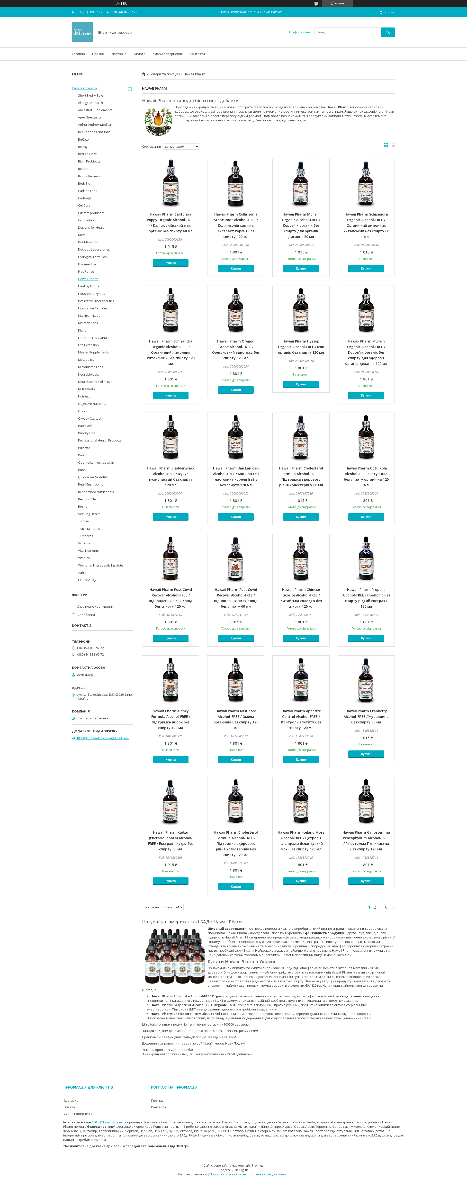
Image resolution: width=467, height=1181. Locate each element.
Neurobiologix (88, 374)
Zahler (83, 572)
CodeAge (84, 198)
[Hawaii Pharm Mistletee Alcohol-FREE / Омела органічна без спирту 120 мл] (235, 680)
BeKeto (83, 139)
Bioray (83, 146)
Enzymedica (87, 264)
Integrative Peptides (93, 308)
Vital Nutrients (88, 550)
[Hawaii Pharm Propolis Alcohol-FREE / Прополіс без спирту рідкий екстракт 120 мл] (366, 558)
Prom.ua (258, 1165)
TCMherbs (85, 536)
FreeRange (86, 271)
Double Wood (88, 242)
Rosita (82, 506)
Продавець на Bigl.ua (233, 1170)
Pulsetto (84, 448)
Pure (81, 470)
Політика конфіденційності (270, 1174)
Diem (82, 235)
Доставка (119, 54)
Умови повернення (168, 54)
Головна (78, 54)
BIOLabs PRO (87, 154)
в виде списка (393, 146)
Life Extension (88, 345)
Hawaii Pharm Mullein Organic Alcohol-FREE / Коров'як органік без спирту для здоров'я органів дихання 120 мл (366, 352)
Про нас (98, 54)
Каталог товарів (84, 88)
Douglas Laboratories (94, 249)
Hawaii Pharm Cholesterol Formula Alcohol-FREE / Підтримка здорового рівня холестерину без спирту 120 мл (236, 843)
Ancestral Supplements (95, 110)
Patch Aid (85, 426)
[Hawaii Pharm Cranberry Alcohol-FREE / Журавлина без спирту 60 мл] (366, 680)
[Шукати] (388, 32)
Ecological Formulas (92, 257)
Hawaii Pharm (88, 279)
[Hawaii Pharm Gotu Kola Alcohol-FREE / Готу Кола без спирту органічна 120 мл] (366, 437)
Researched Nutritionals (96, 492)
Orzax (82, 411)
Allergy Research (90, 102)
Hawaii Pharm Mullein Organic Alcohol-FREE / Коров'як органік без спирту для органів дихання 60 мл (301, 225)
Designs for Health (92, 227)
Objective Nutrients (92, 403)
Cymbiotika (86, 220)
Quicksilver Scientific (93, 477)
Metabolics (86, 359)
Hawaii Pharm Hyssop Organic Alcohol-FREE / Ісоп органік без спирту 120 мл (301, 347)
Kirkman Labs (88, 323)
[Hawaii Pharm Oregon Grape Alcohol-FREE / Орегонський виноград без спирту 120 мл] (235, 310)
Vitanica (84, 558)
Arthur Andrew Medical (95, 124)
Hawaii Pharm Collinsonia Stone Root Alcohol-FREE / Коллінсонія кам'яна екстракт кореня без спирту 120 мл (236, 225)
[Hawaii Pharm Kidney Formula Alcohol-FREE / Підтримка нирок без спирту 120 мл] (170, 680)
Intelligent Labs (89, 315)
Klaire (82, 330)
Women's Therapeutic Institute (100, 565)
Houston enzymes (91, 293)
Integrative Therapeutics (96, 301)
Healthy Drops (88, 286)
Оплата (139, 54)
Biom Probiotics (89, 161)
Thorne (83, 521)
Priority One (87, 433)
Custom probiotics (91, 213)
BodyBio (84, 183)
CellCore (84, 205)
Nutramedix (86, 389)
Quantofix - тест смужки (96, 462)
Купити (171, 263)
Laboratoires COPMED (94, 337)
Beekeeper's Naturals (94, 132)
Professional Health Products (99, 440)
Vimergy (84, 543)
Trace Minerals (89, 528)
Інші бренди (87, 580)
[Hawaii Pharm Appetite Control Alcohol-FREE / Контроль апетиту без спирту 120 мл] (301, 680)
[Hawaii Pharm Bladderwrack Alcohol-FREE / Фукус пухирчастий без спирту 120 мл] (170, 437)
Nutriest (84, 396)
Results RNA (87, 499)
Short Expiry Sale (90, 95)
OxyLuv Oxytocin (90, 418)
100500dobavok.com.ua (109, 1122)
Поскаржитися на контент (228, 1174)
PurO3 (82, 455)
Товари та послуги (164, 74)
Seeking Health (89, 514)
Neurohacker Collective (95, 381)
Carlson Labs (87, 191)
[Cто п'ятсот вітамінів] (82, 41)
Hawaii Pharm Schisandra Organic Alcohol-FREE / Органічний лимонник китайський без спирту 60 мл (366, 225)
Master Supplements (93, 352)
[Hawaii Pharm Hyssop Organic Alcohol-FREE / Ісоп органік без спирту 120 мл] (301, 310)
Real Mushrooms (90, 484)
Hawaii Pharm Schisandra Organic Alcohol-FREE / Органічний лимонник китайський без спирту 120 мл (171, 352)
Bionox (83, 168)
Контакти (197, 54)
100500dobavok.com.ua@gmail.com (102, 738)
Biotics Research (90, 176)
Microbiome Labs (90, 367)
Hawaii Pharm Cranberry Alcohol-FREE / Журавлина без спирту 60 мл (366, 716)
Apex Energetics (90, 117)
